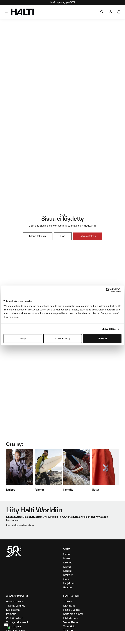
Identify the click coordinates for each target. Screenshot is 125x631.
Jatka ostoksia (88, 236)
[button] (6, 11)
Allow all (102, 338)
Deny (22, 338)
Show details (109, 329)
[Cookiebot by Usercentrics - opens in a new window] (108, 290)
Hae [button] (62, 236)
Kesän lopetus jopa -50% (62, 2)
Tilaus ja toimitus (15, 606)
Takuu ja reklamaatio (17, 622)
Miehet (67, 562)
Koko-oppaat (13, 626)
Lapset (67, 567)
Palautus (11, 614)
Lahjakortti (69, 583)
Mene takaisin (37, 236)
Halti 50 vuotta (71, 610)
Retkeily (67, 575)
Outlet (66, 579)
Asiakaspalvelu (14, 601)
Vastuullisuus (70, 622)
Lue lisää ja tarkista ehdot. (20, 525)
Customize (61, 338)
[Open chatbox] (6, 625)
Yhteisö (67, 601)
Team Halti (69, 626)
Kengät (67, 571)
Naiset (67, 558)
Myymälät (69, 606)
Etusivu (67, 587)
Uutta (66, 554)
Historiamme (70, 618)
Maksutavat (13, 610)
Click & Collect (14, 618)
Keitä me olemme (73, 614)
